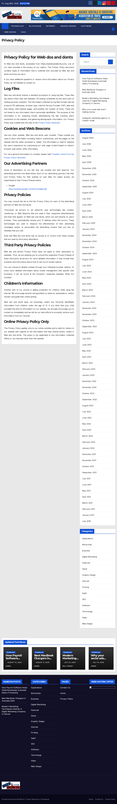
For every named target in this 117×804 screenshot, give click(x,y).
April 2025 (86, 211)
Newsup (34, 799)
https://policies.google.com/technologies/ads (28, 189)
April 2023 (86, 357)
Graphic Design (68, 26)
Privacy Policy (66, 699)
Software (86, 26)
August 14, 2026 (15, 662)
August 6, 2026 (43, 662)
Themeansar (44, 799)
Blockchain (35, 26)
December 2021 (89, 454)
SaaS (23, 32)
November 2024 (89, 241)
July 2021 (86, 478)
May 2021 (86, 491)
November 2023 (89, 314)
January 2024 (88, 302)
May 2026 (86, 156)
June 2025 (87, 205)
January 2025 (88, 229)
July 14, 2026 (99, 662)
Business (86, 551)
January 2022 (88, 448)
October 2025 (88, 180)
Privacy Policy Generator (49, 123)
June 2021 (86, 485)
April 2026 (86, 162)
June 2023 (87, 345)
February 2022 (88, 442)
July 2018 (86, 521)
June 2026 (87, 150)
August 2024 (88, 259)
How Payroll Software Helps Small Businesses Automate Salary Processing (95, 81)
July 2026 (86, 144)
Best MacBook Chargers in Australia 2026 (43, 658)
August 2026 (87, 138)
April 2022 (86, 430)
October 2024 (88, 247)
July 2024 (86, 265)
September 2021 (89, 472)
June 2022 (87, 418)
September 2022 (89, 399)
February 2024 (89, 296)
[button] (109, 29)
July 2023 (86, 338)
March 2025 (87, 217)
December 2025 (89, 168)
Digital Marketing (89, 557)
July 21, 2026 (70, 662)
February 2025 (88, 223)
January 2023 (88, 375)
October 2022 (88, 393)
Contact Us (65, 687)
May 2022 (86, 424)
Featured (86, 563)
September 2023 (89, 326)
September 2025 (89, 186)
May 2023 (86, 351)
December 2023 (89, 308)
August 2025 (87, 192)
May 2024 (86, 278)
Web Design (10, 32)
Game (84, 569)
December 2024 (89, 235)
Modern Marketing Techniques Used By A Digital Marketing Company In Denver (95, 100)
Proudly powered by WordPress (13, 799)
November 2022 (89, 387)
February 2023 (88, 369)
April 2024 (87, 284)
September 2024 (89, 253)
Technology (17, 26)
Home (63, 693)
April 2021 (86, 497)
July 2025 (86, 199)
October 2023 (88, 320)
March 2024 (87, 290)
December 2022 (89, 381)
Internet (50, 26)
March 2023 (87, 363)
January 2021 (88, 515)
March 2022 (87, 436)
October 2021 (88, 466)
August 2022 (87, 405)
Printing (85, 587)
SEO (84, 599)
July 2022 (86, 411)
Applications (87, 538)
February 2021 (88, 509)
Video (84, 617)
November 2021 (89, 460)
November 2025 (89, 174)
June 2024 (87, 272)
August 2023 (87, 332)
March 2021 (87, 503)
